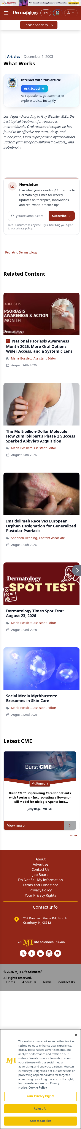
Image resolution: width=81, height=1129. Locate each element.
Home (10, 982)
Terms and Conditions (41, 885)
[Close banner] (75, 6)
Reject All (40, 1109)
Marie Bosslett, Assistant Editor (33, 358)
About (41, 859)
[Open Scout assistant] (57, 12)
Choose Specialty (36, 25)
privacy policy (24, 228)
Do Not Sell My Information (40, 879)
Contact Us (40, 869)
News (47, 982)
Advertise (40, 864)
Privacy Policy (41, 890)
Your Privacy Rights (40, 895)
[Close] (76, 1035)
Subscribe (59, 216)
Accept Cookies (40, 1121)
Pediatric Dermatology (21, 252)
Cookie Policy (38, 1087)
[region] (40, 1079)
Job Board (41, 874)
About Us (29, 982)
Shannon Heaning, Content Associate (38, 538)
